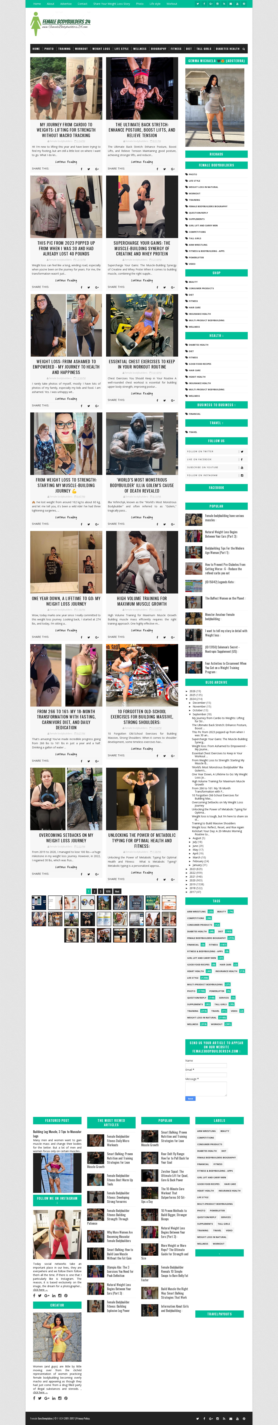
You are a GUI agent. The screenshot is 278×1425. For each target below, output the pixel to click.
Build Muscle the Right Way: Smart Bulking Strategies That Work (174, 1293)
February (198, 861)
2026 (192, 691)
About (50, 3)
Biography (158, 49)
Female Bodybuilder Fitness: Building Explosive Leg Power (118, 1306)
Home (37, 3)
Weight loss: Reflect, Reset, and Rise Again (218, 827)
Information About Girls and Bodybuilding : (175, 1308)
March (197, 857)
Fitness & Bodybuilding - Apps (206, 251)
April (196, 853)
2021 (192, 876)
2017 (192, 892)
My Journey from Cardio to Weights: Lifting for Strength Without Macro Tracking (66, 129)
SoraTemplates (45, 1418)
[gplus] (211, 4)
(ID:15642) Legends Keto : (220, 582)
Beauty (193, 281)
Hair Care (194, 307)
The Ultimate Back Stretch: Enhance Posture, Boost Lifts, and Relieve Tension (142, 129)
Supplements (197, 219)
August (197, 838)
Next (117, 891)
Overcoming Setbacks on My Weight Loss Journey (66, 837)
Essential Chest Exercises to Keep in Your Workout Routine (142, 364)
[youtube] (237, 4)
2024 (192, 699)
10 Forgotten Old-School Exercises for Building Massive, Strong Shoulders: (142, 716)
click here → (40, 1289)
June (196, 846)
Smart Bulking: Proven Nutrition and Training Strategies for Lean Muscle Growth (110, 1160)
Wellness (140, 49)
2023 (192, 869)
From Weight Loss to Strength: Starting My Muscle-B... (218, 761)
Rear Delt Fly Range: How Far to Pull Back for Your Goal (175, 1158)
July (195, 842)
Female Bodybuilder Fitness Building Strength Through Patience (108, 1217)
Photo (140, 3)
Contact (82, 3)
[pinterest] (244, 4)
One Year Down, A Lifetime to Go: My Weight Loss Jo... (220, 775)
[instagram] (217, 4)
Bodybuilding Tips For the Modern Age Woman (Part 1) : (224, 550)
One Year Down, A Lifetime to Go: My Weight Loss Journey (66, 601)
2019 (192, 884)
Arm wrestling (198, 244)
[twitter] (197, 4)
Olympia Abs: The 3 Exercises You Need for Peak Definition (120, 1271)
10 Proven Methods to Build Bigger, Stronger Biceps (174, 1214)
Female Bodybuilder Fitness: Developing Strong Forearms (118, 1197)
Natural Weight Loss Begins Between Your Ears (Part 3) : (221, 534)
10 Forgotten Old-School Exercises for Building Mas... (215, 796)
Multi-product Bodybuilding (206, 320)
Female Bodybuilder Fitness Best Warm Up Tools (120, 1179)
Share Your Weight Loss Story (111, 3)
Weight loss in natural (203, 187)
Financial (194, 413)
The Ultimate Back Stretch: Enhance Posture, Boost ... (219, 726)
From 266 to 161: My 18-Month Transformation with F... (211, 789)
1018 (108, 891)
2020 (192, 880)
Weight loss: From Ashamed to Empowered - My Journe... (219, 747)
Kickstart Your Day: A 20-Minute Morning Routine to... (217, 832)
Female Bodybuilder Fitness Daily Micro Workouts (118, 1140)
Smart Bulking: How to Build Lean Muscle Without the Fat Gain (120, 1253)
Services (224, 997)
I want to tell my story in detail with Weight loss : (226, 633)
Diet (189, 49)
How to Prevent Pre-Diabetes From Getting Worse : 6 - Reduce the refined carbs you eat (225, 568)
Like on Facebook (199, 459)
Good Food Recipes (200, 363)
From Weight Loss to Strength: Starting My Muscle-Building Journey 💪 (66, 485)
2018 (192, 888)
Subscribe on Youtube (202, 467)
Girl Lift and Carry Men (203, 225)
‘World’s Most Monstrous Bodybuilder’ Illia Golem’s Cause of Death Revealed (142, 485)
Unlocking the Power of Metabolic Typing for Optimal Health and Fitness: (142, 840)
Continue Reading (66, 162)
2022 (192, 873)
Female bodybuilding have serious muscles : (224, 517)
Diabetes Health (228, 49)
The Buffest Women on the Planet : (225, 598)
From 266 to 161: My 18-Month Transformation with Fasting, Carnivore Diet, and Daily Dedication (66, 719)
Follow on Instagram (202, 475)
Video (192, 263)
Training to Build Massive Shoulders (214, 823)
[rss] (224, 4)
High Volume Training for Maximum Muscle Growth (142, 601)
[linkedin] (53, 1296)
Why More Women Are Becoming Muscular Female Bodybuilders (120, 1236)
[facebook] (204, 4)
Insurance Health (200, 313)
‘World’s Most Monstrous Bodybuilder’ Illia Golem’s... (217, 768)
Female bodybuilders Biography (208, 206)
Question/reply (198, 212)
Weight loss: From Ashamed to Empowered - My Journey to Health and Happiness (66, 366)
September (200, 714)
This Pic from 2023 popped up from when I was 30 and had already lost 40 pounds (66, 248)
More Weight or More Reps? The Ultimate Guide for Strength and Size (164, 1251)
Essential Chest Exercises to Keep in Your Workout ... (217, 754)
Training (64, 49)
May (196, 849)
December (199, 702)
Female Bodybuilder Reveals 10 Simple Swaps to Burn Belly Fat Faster (164, 1273)
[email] (231, 4)
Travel (193, 432)
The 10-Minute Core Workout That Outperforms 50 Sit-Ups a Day (163, 1195)
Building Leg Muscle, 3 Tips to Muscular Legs (57, 1133)
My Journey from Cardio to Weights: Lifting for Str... (218, 719)
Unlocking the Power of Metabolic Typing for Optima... (219, 810)
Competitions (197, 231)
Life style (155, 3)
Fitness (176, 49)
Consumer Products (201, 288)
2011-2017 (69, 1418)
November (200, 706)
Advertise (66, 3)
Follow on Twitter (200, 451)
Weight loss (101, 49)
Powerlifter (196, 257)
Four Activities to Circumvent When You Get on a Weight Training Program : (225, 667)
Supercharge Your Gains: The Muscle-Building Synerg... (219, 740)
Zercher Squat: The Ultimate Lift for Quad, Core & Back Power (174, 1175)
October (198, 710)
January (198, 865)
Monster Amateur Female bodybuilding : (220, 616)
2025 (192, 695)
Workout (172, 3)
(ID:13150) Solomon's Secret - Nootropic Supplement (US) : (222, 649)
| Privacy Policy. (82, 1418)
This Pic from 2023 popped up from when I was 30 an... (218, 733)
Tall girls (203, 49)
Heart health (197, 376)
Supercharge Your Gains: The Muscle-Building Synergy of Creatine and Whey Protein (142, 248)
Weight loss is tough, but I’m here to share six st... (220, 817)
